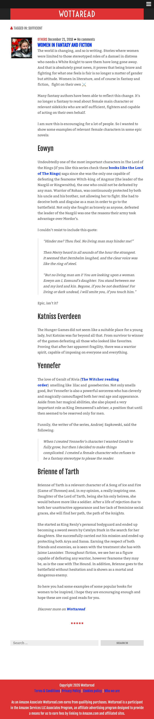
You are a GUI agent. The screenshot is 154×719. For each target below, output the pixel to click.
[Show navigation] (150, 4)
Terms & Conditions (47, 691)
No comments (86, 39)
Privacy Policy (71, 691)
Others (42, 39)
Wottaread (77, 14)
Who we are (112, 691)
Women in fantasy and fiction (65, 45)
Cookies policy (92, 691)
